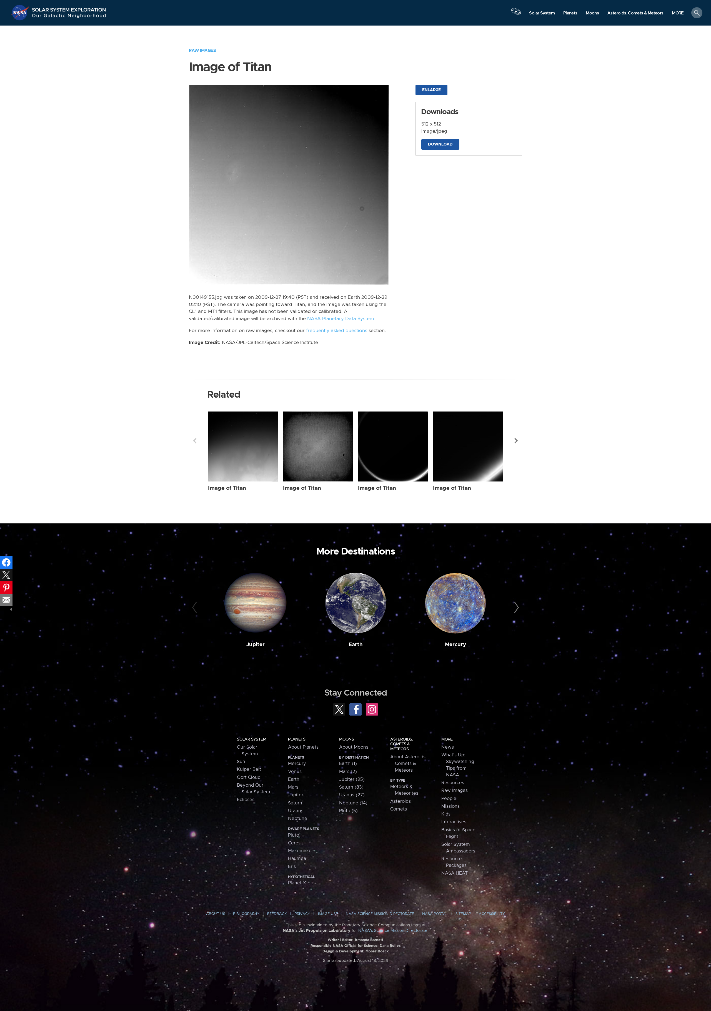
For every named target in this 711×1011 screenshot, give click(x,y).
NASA (21, 12)
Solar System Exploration (69, 8)
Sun (241, 761)
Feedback (277, 914)
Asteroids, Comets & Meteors (401, 744)
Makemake (300, 851)
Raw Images (202, 51)
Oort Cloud (249, 777)
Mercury (455, 644)
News (447, 747)
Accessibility (492, 914)
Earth (356, 644)
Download (440, 144)
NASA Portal (435, 914)
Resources (452, 783)
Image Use (328, 914)
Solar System (251, 739)
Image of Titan (227, 488)
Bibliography (246, 914)
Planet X (297, 883)
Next (516, 441)
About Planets (303, 747)
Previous (195, 441)
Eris (292, 866)
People (448, 798)
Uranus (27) (352, 795)
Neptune (297, 818)
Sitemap (463, 914)
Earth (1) (348, 763)
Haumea (297, 858)
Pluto (293, 835)
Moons (346, 739)
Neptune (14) (353, 803)
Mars (293, 787)
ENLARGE (431, 90)
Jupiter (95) (352, 779)
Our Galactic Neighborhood (69, 16)
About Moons (353, 747)
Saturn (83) (351, 787)
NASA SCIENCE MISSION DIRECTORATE (380, 914)
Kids (445, 814)
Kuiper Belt (249, 769)
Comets (398, 809)
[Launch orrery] (516, 14)
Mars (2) (348, 771)
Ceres (294, 843)
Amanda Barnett (369, 940)
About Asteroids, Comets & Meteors (408, 763)
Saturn (295, 803)
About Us (215, 914)
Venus (295, 771)
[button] (678, 13)
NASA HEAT (454, 873)
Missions (450, 806)
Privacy (302, 914)
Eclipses (245, 799)
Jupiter (255, 644)
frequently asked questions (336, 330)
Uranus (295, 811)
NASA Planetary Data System (340, 318)
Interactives (453, 822)
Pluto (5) (348, 811)
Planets (296, 739)
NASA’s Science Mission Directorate (392, 931)
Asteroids (400, 801)
